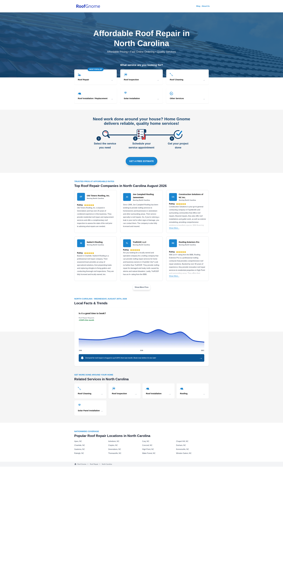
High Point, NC (148, 449)
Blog (198, 6)
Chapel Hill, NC (182, 441)
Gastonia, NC (79, 449)
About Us (206, 6)
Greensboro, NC (114, 449)
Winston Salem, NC (184, 453)
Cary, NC (145, 441)
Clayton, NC (113, 445)
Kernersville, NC (182, 449)
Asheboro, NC (113, 441)
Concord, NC (147, 445)
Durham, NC (181, 445)
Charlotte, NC (79, 445)
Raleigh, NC (79, 453)
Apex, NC (78, 441)
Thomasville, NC (114, 453)
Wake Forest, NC (149, 453)
